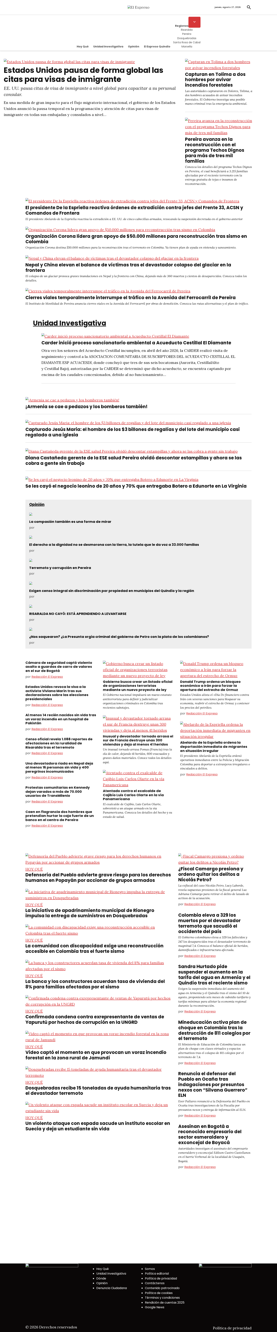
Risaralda (187, 30)
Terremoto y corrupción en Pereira (60, 567)
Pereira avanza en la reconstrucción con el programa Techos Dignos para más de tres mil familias (214, 150)
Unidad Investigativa (108, 46)
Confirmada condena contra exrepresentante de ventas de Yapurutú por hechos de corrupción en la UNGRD (94, 1019)
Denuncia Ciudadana (111, 1288)
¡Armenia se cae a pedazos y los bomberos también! (86, 406)
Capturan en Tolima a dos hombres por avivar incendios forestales (215, 79)
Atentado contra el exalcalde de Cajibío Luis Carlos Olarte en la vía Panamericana (133, 794)
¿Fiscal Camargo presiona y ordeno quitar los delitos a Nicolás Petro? (210, 874)
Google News (154, 1307)
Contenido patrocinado (162, 1288)
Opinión (133, 46)
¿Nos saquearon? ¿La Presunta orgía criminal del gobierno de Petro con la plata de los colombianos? (119, 636)
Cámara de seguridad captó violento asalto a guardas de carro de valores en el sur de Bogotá (58, 666)
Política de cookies (159, 1293)
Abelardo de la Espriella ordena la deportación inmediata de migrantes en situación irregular (213, 746)
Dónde (101, 1278)
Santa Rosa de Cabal (186, 42)
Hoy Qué (83, 46)
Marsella (186, 46)
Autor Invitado (45, 550)
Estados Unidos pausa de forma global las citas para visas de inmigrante (83, 75)
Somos (150, 1269)
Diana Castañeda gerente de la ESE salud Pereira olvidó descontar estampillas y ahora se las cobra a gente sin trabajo (133, 460)
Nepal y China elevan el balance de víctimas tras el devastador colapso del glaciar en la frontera (128, 267)
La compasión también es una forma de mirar (70, 521)
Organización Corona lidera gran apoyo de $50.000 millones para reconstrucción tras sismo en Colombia (136, 239)
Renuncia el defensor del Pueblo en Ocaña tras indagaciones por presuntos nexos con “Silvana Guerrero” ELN (212, 1084)
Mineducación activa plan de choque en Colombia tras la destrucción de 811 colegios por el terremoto (214, 1030)
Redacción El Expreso (47, 677)
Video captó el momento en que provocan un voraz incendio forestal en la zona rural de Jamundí (95, 1055)
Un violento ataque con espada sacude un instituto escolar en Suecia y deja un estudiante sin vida (97, 1126)
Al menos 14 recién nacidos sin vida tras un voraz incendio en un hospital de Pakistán (60, 719)
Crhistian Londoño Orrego (54, 620)
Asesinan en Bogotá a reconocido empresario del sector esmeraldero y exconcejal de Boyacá (210, 1134)
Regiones (181, 26)
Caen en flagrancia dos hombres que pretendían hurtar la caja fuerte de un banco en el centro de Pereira (59, 815)
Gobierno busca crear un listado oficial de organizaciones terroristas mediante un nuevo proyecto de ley (137, 685)
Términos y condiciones (162, 1297)
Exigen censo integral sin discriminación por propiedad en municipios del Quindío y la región (111, 590)
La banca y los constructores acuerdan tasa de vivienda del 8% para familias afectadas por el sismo (95, 984)
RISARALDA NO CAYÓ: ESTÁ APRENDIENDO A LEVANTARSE (77, 613)
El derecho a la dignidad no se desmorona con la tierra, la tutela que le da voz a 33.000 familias (114, 544)
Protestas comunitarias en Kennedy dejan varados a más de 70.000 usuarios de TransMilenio (57, 791)
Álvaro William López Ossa (54, 642)
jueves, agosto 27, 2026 (228, 7)
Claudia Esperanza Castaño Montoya (62, 527)
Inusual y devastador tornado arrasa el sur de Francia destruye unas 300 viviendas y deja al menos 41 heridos (138, 740)
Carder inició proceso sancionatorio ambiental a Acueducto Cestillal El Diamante (136, 343)
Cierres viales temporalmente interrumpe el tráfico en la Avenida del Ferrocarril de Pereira (130, 297)
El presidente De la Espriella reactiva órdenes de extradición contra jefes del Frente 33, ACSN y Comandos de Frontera (134, 210)
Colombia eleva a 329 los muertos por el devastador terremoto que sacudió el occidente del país (209, 923)
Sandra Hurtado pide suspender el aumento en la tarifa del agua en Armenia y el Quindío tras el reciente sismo (214, 974)
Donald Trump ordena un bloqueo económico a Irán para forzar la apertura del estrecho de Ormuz (210, 685)
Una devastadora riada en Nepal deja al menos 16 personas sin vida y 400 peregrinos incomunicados (59, 767)
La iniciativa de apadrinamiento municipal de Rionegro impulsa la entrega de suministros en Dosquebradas (89, 913)
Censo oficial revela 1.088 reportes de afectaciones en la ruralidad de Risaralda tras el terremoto (59, 743)
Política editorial (157, 1273)
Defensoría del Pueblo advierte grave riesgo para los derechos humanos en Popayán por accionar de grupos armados (98, 877)
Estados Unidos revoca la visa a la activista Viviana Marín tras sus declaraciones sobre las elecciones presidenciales (56, 692)
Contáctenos (155, 1283)
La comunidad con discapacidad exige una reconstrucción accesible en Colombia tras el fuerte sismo (94, 948)
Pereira (186, 34)
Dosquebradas (186, 38)
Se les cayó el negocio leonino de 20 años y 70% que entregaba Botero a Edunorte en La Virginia (136, 486)
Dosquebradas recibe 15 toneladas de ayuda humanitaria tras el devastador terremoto (98, 1090)
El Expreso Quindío (157, 46)
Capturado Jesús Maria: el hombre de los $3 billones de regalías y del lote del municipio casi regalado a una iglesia (132, 432)
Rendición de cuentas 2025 (164, 1302)
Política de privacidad (161, 1278)
